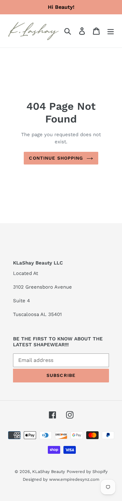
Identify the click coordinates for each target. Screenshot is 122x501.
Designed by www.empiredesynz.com (61, 479)
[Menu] (110, 31)
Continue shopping (56, 158)
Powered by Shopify (87, 471)
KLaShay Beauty (48, 471)
